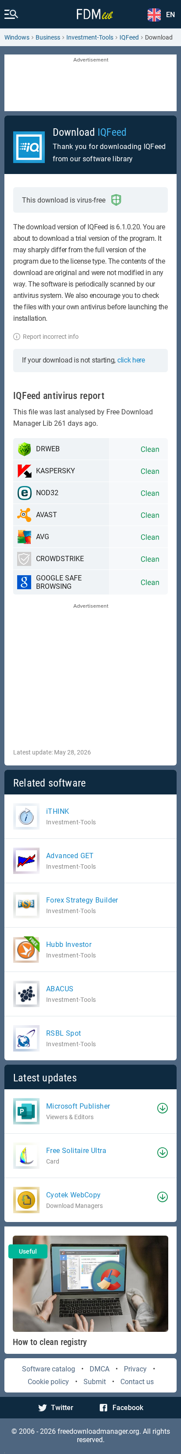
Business (48, 37)
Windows (16, 37)
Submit (94, 1382)
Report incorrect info (51, 336)
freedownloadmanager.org (98, 1431)
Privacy (135, 1369)
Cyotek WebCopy (73, 1195)
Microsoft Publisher (78, 1106)
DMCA (99, 1369)
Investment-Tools (89, 37)
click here (131, 360)
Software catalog (48, 1369)
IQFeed (129, 37)
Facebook (127, 1407)
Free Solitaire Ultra (76, 1150)
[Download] (162, 1108)
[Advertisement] (90, 83)
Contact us (137, 1382)
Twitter (62, 1407)
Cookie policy (48, 1382)
